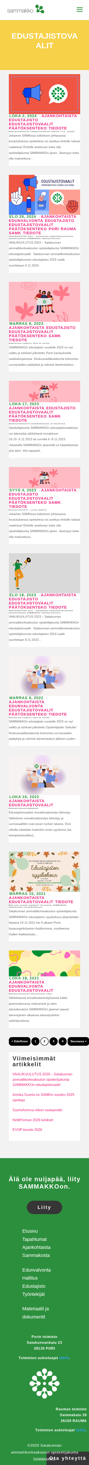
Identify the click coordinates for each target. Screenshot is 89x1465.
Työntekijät (33, 1294)
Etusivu (30, 1231)
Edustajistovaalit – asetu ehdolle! (28, 510)
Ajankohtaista (59, 116)
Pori (54, 229)
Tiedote (58, 128)
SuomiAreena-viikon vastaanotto (37, 1110)
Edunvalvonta (26, 220)
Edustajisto (23, 120)
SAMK (15, 233)
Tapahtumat (34, 1239)
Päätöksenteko (28, 128)
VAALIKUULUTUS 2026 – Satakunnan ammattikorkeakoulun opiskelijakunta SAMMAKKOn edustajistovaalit (42, 1079)
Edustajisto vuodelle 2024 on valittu (29, 343)
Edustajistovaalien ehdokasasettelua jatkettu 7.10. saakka (42, 131)
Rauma (68, 229)
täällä (64, 1358)
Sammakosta (36, 1255)
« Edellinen (19, 1041)
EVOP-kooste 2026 (27, 1130)
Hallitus (30, 1278)
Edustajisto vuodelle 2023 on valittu (29, 717)
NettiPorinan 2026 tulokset (33, 1120)
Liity (44, 1207)
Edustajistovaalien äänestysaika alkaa (30, 994)
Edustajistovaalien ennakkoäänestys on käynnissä (37, 423)
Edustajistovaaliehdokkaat (23, 808)
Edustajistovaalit (31, 124)
